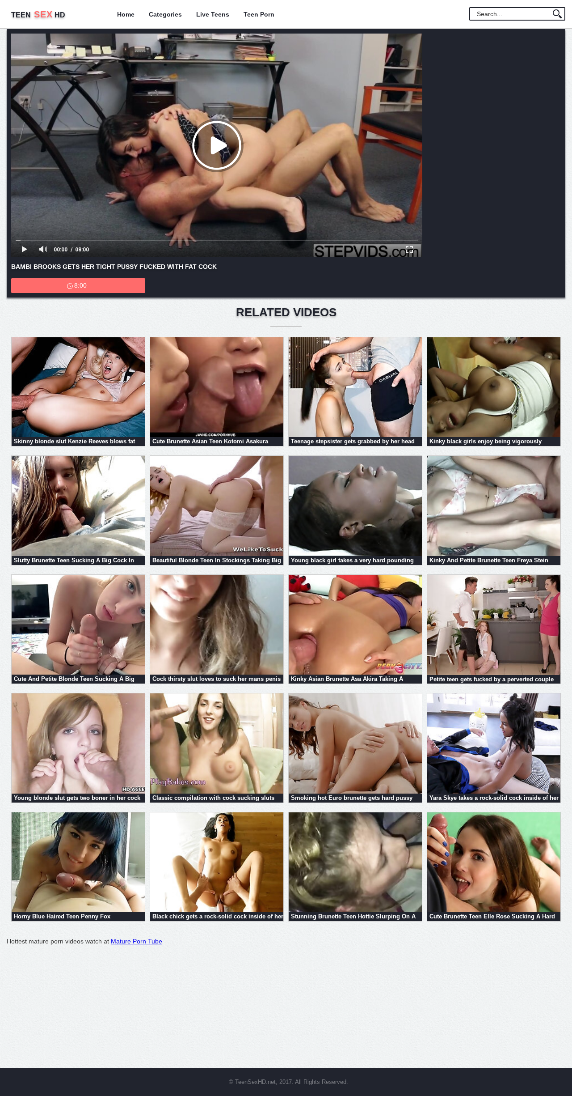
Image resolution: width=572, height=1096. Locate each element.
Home (126, 14)
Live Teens (212, 14)
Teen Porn (259, 14)
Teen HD (38, 15)
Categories (165, 14)
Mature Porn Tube (136, 941)
